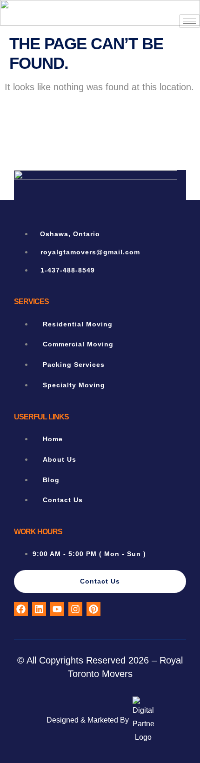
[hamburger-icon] (189, 21)
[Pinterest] (93, 609)
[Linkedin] (39, 609)
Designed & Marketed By (88, 720)
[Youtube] (57, 609)
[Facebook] (21, 609)
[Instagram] (75, 609)
